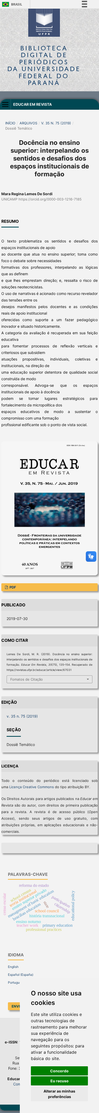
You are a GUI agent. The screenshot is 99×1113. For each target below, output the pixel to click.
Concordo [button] (59, 1071)
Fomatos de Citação (26, 679)
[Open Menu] (5, 104)
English (13, 967)
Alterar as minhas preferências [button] (59, 1094)
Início (10, 123)
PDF (12, 587)
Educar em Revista (32, 104)
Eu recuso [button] (59, 1081)
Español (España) (20, 975)
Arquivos (28, 123)
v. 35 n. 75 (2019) (56, 123)
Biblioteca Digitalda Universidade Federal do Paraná (44, 65)
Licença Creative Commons (31, 787)
